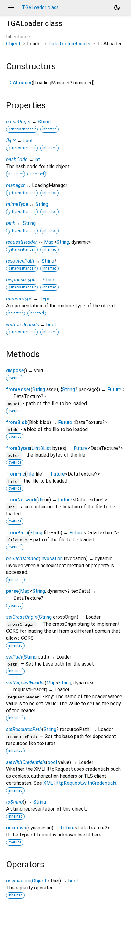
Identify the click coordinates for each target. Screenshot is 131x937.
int (37, 159)
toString (14, 802)
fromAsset (18, 389)
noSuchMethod (22, 558)
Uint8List (41, 448)
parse (12, 591)
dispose (15, 370)
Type (45, 299)
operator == (18, 881)
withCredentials (22, 324)
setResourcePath (24, 729)
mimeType (17, 204)
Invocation (51, 558)
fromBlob (16, 422)
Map (49, 242)
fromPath (17, 533)
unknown (16, 828)
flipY (11, 140)
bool (27, 140)
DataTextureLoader (69, 44)
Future (114, 389)
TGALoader (19, 83)
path (11, 223)
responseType (20, 280)
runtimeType (19, 299)
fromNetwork (21, 500)
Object (13, 44)
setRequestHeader (25, 683)
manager (15, 185)
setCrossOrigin (21, 617)
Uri (40, 500)
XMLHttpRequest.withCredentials (79, 783)
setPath (14, 657)
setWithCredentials (26, 762)
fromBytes (18, 448)
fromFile (15, 474)
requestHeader (21, 242)
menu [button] (11, 7)
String (44, 122)
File (30, 474)
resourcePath (20, 261)
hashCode (16, 159)
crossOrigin (18, 122)
